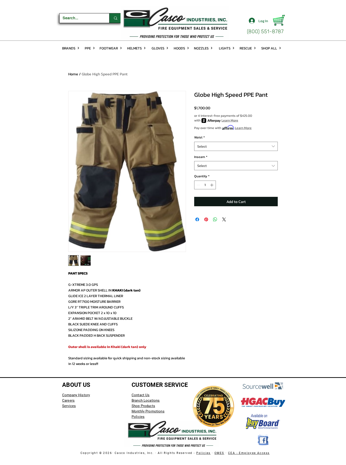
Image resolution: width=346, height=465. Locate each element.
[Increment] (212, 185)
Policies (203, 453)
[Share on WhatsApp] (215, 219)
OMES (219, 453)
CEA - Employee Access (249, 453)
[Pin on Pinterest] (206, 219)
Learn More (229, 120)
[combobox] (236, 146)
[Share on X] (224, 219)
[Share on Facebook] (197, 219)
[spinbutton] (205, 185)
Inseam (200, 157)
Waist (199, 137)
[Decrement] (198, 185)
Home (73, 74)
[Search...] (115, 18)
